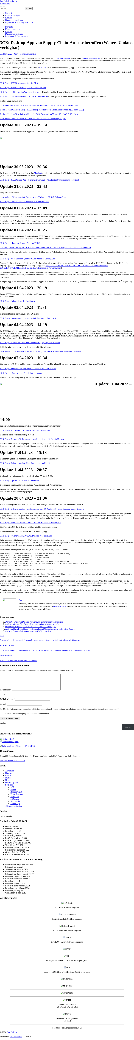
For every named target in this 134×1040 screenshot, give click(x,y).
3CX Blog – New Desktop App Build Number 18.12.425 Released (28, 368)
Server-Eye (15, 803)
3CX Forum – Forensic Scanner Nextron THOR (20, 243)
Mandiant (38, 173)
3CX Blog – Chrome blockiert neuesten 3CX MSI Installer (24, 201)
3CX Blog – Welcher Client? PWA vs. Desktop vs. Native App (26, 536)
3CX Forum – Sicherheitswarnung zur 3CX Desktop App (24, 96)
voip (70, 640)
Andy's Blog (5, 3)
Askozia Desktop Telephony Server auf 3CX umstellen (28, 631)
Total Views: (10, 845)
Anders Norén (16, 1037)
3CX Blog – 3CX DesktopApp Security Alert (19, 83)
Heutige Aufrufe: (12, 829)
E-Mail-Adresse (7, 699)
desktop (27, 640)
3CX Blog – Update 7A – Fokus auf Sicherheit (19, 480)
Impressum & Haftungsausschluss (19, 22)
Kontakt (8, 18)
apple (21, 640)
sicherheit (52, 640)
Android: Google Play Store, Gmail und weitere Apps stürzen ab (31, 624)
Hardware (9, 773)
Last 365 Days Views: (14, 843)
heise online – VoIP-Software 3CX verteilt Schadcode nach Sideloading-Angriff (33, 119)
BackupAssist (16, 792)
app (17, 640)
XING (32, 746)
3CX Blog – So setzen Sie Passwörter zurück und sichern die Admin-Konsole (32, 439)
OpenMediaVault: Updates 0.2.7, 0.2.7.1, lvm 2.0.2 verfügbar (30, 626)
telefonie (64, 640)
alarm (5, 640)
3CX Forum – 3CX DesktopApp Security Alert (19, 92)
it (37, 640)
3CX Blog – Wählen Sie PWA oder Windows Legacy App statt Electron (30, 342)
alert (9, 640)
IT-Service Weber (59, 606)
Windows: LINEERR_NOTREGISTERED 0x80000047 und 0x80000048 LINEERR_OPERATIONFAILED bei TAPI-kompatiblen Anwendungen (54, 266)
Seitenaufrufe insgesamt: (15, 850)
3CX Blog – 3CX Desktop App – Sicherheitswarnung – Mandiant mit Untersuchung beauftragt (39, 180)
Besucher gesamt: (12, 847)
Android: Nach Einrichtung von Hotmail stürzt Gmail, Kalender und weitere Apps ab (40, 629)
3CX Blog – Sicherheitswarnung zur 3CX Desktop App (23, 87)
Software (9, 785)
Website (3, 704)
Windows (76, 640)
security (44, 640)
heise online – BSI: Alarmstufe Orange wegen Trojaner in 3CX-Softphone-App (33, 197)
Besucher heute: (12, 831)
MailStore (14, 796)
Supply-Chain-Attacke (90, 58)
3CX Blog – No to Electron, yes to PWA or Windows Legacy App (27, 259)
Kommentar (5, 690)
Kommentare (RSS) (10, 741)
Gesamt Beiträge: (12, 852)
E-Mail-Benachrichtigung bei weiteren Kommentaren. (27, 714)
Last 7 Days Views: (13, 838)
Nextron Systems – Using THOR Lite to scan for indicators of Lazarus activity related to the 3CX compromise (45, 247)
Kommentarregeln (12, 15)
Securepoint (15, 801)
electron (33, 640)
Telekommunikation (13, 806)
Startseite (9, 13)
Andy (16, 54)
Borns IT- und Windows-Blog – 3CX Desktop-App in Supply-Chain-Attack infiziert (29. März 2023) (42, 110)
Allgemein (9, 771)
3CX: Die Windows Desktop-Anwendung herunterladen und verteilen (34, 622)
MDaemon (14, 799)
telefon (58, 640)
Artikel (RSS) (8, 739)
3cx (1, 640)
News (7, 780)
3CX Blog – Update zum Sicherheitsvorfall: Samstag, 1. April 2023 (28, 318)
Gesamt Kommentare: (14, 854)
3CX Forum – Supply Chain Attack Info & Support (21, 373)
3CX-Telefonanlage (62, 58)
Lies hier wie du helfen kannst (12, 760)
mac (39, 640)
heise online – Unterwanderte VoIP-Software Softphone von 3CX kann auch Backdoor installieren (40, 351)
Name (3, 694)
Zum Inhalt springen (8, 1)
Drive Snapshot (16, 794)
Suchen (3, 723)
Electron (42, 67)
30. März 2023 (6, 54)
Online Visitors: (12, 826)
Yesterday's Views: (13, 833)
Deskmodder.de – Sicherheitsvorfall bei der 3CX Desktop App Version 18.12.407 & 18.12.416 (39, 114)
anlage (13, 640)
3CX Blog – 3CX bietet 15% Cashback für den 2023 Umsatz (25, 430)
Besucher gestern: (12, 836)
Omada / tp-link (11, 782)
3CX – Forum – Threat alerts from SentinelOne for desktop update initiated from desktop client (39, 105)
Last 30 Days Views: (14, 840)
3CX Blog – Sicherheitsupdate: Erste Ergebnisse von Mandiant (26, 463)
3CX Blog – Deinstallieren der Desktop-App (18, 301)
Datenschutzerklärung (14, 20)
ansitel (13, 789)
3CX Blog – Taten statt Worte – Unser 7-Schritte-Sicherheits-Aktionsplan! (30, 522)
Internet (8, 775)
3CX (2, 636)
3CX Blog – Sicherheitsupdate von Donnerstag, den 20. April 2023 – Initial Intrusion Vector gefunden (42, 509)
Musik (7, 778)
